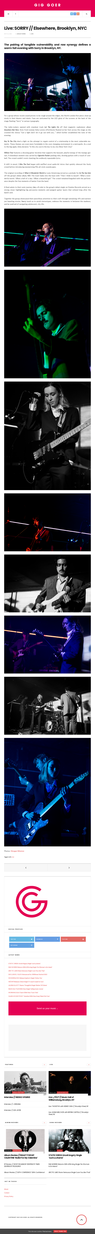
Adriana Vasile (17, 1150)
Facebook (39, 939)
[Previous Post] (26, 867)
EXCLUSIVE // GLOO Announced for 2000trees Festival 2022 (27, 974)
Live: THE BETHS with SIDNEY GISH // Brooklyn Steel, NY (68, 1106)
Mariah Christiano (18, 1092)
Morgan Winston (17, 851)
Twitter (13, 939)
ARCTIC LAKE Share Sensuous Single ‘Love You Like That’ (26, 971)
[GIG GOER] (47, 5)
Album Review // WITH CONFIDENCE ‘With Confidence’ (24, 1172)
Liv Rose (60, 1150)
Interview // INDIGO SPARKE (17, 1097)
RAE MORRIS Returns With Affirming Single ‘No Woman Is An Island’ (30, 967)
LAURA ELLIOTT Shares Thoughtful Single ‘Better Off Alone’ (27, 985)
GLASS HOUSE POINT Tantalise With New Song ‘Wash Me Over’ (29, 996)
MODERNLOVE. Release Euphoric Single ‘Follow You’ (25, 978)
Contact (6, 1193)
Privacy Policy (8, 1196)
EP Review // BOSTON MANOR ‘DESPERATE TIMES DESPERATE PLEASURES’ (22, 1165)
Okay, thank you (60, 1231)
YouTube (65, 939)
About (6, 1189)
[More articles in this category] (44, 1065)
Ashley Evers (21, 33)
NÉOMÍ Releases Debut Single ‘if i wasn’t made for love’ (26, 981)
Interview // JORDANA (12, 1104)
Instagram (14, 945)
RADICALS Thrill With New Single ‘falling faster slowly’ (25, 989)
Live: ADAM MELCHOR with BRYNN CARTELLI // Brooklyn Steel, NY (69, 1113)
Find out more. (47, 1231)
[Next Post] (69, 867)
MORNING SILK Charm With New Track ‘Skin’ (23, 992)
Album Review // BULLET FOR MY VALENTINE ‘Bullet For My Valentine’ (21, 1156)
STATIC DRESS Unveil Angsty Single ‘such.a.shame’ (24, 963)
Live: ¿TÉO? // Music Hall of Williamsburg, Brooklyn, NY (61, 1098)
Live (32, 33)
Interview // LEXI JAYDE (12, 1110)
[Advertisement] (47, 1038)
